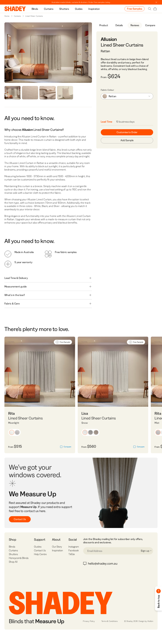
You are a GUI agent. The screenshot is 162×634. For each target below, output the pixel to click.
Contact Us (20, 519)
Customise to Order (127, 132)
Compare (150, 25)
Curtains (48, 8)
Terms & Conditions (109, 621)
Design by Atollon (146, 621)
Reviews (135, 25)
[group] (34, 9)
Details (119, 25)
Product (103, 25)
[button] (11, 432)
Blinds (35, 8)
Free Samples (134, 8)
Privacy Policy (89, 621)
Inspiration (94, 8)
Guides (78, 8)
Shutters (64, 8)
